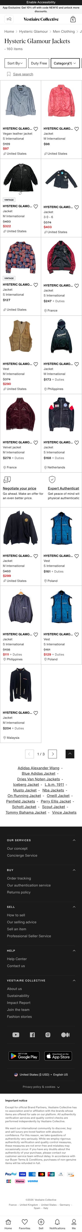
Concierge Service (22, 855)
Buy (10, 870)
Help (11, 951)
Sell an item (16, 929)
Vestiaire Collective (26, 981)
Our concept (17, 848)
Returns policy (19, 892)
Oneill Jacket (58, 795)
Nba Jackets (53, 790)
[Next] (52, 754)
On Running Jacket (24, 795)
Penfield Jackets (20, 801)
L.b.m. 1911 (54, 784)
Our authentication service (29, 885)
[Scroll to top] (70, 754)
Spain (37, 1208)
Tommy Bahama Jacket (26, 812)
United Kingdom (29, 1205)
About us (14, 988)
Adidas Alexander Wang (38, 768)
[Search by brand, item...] (9, 19)
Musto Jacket (25, 790)
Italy (45, 1208)
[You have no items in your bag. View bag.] (73, 19)
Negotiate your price (19, 488)
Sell (11, 907)
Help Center (17, 958)
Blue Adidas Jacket (38, 773)
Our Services (19, 840)
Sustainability (18, 995)
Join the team (18, 1009)
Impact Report (18, 1002)
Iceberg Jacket (26, 784)
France (13, 1205)
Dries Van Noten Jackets (38, 779)
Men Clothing (64, 31)
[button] (73, 19)
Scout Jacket (53, 807)
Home (9, 31)
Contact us (16, 965)
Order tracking (19, 878)
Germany (65, 1205)
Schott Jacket (24, 807)
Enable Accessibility (40, 2)
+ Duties (58, 301)
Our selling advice (22, 922)
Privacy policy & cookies (39, 1087)
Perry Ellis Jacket (56, 801)
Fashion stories (19, 1016)
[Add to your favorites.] (35, 129)
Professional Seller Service (29, 936)
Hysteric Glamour (33, 31)
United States (49, 1205)
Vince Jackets (64, 812)
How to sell (16, 915)
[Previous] (29, 754)
